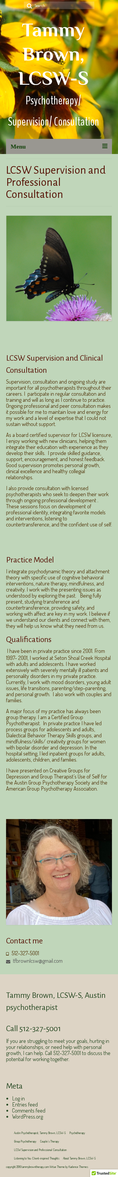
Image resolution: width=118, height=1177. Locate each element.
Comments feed (28, 1110)
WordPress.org (27, 1116)
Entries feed (25, 1104)
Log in (18, 1098)
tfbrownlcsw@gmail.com (37, 960)
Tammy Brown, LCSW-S (53, 54)
